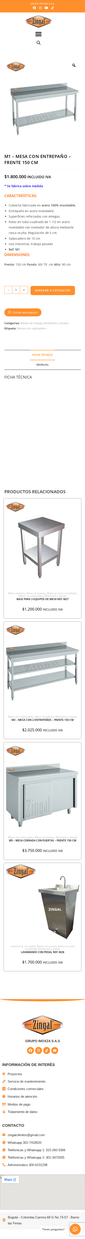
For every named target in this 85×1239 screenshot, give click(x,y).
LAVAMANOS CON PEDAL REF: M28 (42, 952)
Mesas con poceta (47, 946)
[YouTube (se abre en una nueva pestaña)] (46, 8)
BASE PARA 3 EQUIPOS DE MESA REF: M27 (43, 599)
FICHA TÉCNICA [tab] (42, 355)
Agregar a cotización (53, 290)
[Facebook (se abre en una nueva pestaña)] (34, 8)
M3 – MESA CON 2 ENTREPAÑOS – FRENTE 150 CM (43, 720)
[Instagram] (38, 1050)
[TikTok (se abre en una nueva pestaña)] (52, 8)
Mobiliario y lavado (56, 323)
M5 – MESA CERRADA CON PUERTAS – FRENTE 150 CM (42, 840)
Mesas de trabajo (31, 323)
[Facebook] (30, 1050)
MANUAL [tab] (42, 365)
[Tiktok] (46, 1050)
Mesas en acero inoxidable (61, 593)
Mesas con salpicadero (31, 328)
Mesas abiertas (16, 593)
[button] (39, 34)
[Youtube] (54, 1050)
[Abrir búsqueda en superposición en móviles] (38, 43)
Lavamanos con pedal (22, 946)
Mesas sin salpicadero (31, 596)
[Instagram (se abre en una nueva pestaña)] (40, 8)
